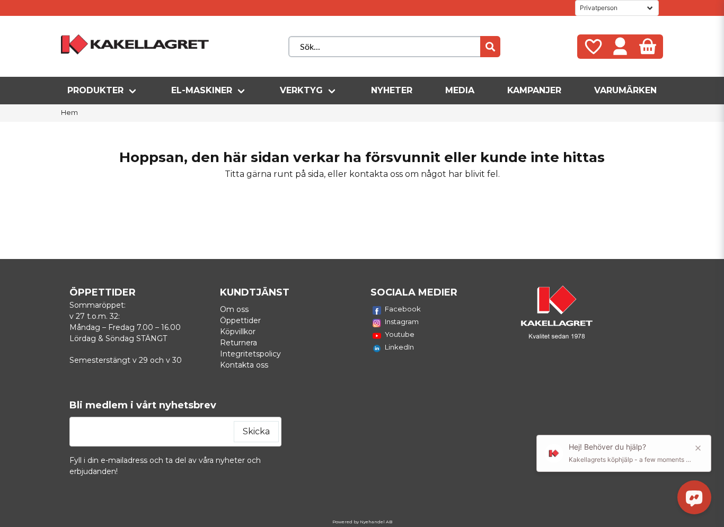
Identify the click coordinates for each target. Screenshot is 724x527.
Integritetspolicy (250, 354)
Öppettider (240, 320)
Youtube (399, 334)
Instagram (402, 321)
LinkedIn (399, 347)
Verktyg (301, 90)
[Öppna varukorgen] (647, 46)
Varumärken (625, 90)
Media (459, 90)
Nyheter (391, 90)
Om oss (234, 309)
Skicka (256, 431)
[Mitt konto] (620, 46)
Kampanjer (534, 90)
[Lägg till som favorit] (592, 46)
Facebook (403, 309)
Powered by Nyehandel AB (362, 521)
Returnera (238, 342)
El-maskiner (201, 90)
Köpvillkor (237, 331)
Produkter (95, 90)
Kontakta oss (244, 365)
